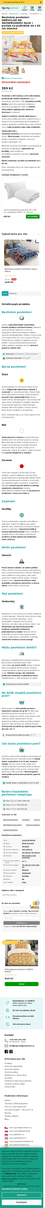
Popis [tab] (5, 293)
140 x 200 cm (27, 849)
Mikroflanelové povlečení (12, 825)
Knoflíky (25, 876)
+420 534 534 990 (17, 1040)
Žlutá (24, 843)
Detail (21, 984)
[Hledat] (24, 7)
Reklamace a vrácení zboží (16, 1075)
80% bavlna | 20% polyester (29, 857)
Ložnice (37, 820)
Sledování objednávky (14, 1066)
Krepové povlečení (33, 825)
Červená (30, 843)
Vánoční (25, 870)
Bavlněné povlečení (10, 820)
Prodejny (8, 1063)
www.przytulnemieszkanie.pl (21, 1141)
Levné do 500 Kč (28, 840)
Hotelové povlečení (10, 830)
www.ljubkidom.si (16, 1134)
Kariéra (7, 1100)
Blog (7, 1119)
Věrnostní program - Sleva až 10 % (19, 1110)
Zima (24, 882)
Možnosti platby (11, 1072)
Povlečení (26, 820)
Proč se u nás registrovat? (16, 1107)
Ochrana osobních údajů (15, 1084)
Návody (8, 1113)
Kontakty (8, 1078)
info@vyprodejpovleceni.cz (21, 1046)
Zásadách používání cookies (15, 1189)
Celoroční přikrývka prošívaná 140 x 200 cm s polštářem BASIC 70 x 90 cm (20, 211)
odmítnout (21, 1184)
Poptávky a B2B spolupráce (16, 1104)
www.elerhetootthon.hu (19, 1145)
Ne (23, 879)
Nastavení (21, 1195)
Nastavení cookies (9, 1179)
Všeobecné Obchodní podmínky (18, 1081)
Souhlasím (21, 1202)
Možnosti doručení (13, 78)
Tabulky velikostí (11, 1116)
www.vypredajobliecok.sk (19, 1131)
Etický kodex (10, 1087)
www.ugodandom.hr (17, 1138)
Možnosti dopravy (12, 1069)
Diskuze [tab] (13, 293)
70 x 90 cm (35, 852)
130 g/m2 (25, 846)
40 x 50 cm (26, 852)
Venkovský (26, 873)
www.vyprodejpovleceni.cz (20, 1128)
